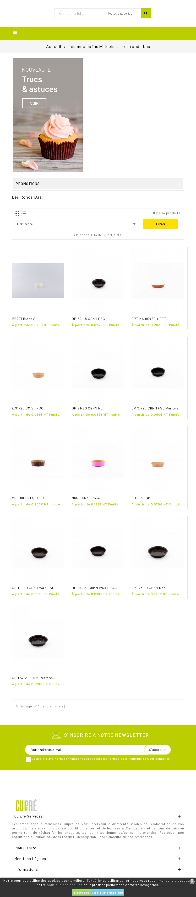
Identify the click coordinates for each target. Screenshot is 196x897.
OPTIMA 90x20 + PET (148, 319)
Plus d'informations (107, 892)
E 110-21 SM (141, 498)
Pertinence (77, 224)
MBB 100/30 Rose (86, 498)
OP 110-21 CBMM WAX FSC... (34, 588)
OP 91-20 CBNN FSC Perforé (154, 408)
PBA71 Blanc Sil (25, 319)
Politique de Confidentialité (149, 758)
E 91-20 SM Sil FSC (28, 408)
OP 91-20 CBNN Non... (90, 408)
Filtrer (160, 224)
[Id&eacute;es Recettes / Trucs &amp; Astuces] (48, 115)
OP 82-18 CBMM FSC (88, 319)
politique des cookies (64, 885)
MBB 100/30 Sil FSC (28, 498)
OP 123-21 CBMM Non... (150, 588)
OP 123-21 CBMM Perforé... (33, 678)
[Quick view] (16, 310)
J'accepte (81, 892)
